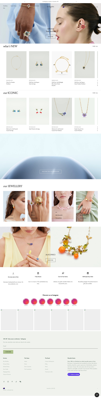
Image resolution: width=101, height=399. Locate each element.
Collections (36, 6)
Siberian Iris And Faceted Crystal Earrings (12, 129)
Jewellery (5, 6)
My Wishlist (6, 361)
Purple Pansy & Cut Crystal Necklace (78, 129)
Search (46, 369)
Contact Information (49, 361)
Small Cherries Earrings (34, 129)
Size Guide (5, 369)
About (25, 361)
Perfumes (29, 6)
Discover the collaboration (50, 171)
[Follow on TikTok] (16, 381)
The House (76, 7)
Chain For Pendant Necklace (10, 83)
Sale (4, 8)
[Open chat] (97, 395)
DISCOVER (50, 36)
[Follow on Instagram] (8, 381)
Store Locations (27, 366)
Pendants (22, 6)
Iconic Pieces (13, 6)
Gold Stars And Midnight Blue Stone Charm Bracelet (57, 84)
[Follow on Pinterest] (12, 381)
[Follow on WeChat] (20, 381)
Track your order (49, 371)
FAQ (46, 364)
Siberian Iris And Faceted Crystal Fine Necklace (57, 129)
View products (10, 218)
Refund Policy (6, 366)
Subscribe (8, 352)
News (25, 364)
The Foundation (27, 369)
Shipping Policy (6, 371)
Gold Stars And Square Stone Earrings (34, 83)
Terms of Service (7, 374)
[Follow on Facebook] (4, 381)
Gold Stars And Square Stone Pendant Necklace (79, 83)
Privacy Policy (6, 364)
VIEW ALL (95, 46)
